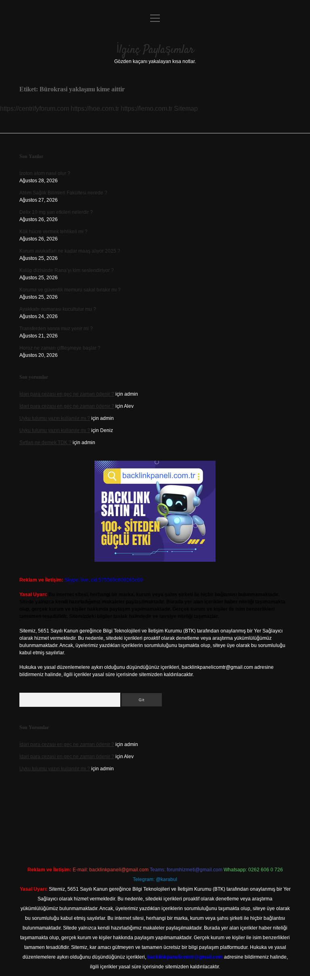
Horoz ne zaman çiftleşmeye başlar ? (60, 348)
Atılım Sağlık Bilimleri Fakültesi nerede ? (63, 193)
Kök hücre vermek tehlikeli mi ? (53, 231)
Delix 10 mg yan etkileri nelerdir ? (56, 212)
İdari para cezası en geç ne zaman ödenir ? (66, 394)
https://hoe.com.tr (95, 108)
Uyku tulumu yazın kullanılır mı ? (54, 418)
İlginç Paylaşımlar (155, 50)
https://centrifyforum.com (34, 108)
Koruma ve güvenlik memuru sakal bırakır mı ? (70, 290)
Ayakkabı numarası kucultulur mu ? (57, 309)
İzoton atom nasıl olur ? (44, 173)
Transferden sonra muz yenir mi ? (56, 328)
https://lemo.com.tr (146, 108)
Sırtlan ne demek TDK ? (45, 442)
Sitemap (186, 108)
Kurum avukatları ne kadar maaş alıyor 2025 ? (69, 251)
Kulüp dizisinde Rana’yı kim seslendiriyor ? (66, 270)
